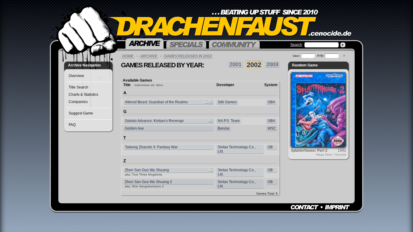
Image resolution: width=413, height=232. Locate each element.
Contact (305, 207)
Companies (78, 102)
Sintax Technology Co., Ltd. (236, 149)
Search (296, 45)
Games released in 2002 (188, 56)
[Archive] (144, 43)
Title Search (78, 87)
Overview (76, 76)
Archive (149, 56)
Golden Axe (134, 128)
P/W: (320, 55)
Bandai (223, 128)
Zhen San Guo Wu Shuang (146, 170)
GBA (271, 102)
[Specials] (186, 44)
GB (270, 147)
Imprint (337, 207)
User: (296, 55)
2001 (235, 64)
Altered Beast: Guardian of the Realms (155, 102)
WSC (272, 128)
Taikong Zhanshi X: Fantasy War (151, 147)
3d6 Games (227, 102)
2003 (272, 64)
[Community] (234, 44)
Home (127, 56)
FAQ (72, 125)
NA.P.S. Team (229, 121)
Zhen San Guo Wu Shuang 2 (148, 182)
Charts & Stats (83, 94)
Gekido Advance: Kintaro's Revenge (153, 121)
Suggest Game (81, 113)
